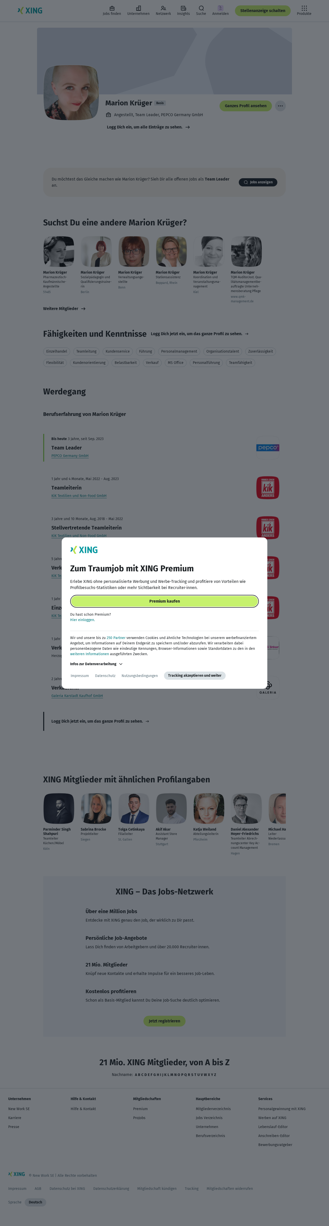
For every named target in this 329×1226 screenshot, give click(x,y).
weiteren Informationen (89, 654)
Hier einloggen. (82, 620)
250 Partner (116, 638)
